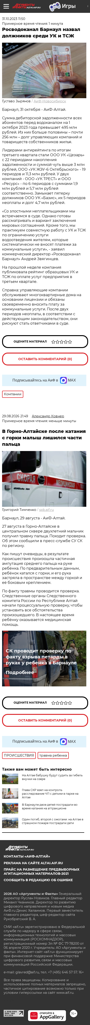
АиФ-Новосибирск (50, 101)
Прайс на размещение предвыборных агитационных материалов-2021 (41, 871)
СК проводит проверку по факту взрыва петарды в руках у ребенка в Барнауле (41, 657)
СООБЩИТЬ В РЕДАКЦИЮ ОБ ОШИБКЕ (38, 880)
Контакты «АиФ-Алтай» (27, 856)
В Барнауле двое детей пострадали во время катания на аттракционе (50, 806)
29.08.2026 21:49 (15, 416)
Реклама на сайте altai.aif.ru (33, 863)
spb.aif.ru (46, 510)
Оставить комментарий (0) (45, 359)
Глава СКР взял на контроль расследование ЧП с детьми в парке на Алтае (50, 793)
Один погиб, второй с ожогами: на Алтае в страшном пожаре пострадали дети (52, 821)
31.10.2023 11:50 (13, 19)
